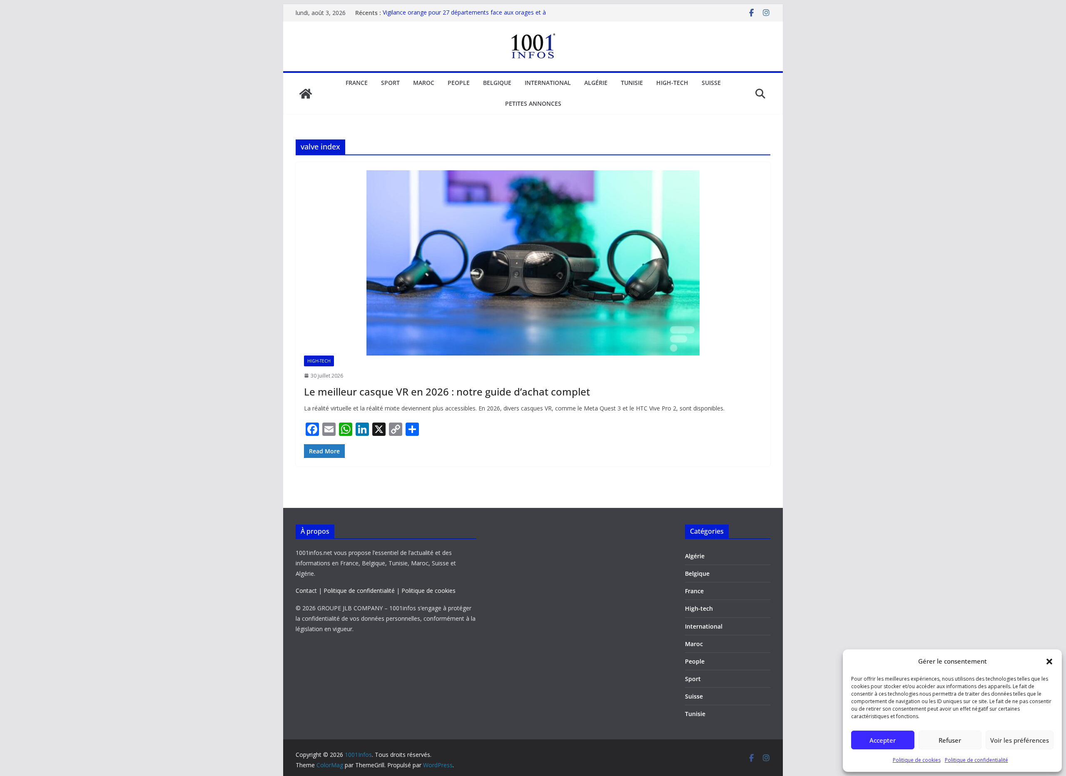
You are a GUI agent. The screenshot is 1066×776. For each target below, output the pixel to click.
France (357, 83)
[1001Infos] (306, 94)
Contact (306, 590)
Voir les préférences (1019, 740)
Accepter (882, 740)
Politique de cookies (917, 760)
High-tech (672, 83)
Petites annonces (533, 103)
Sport (390, 83)
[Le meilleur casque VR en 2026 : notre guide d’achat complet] (533, 263)
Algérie (596, 83)
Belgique (497, 83)
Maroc (423, 83)
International (548, 83)
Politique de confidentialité (976, 760)
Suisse (711, 83)
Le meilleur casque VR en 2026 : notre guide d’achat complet (447, 391)
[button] (1049, 661)
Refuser (950, 740)
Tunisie (632, 83)
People (459, 83)
